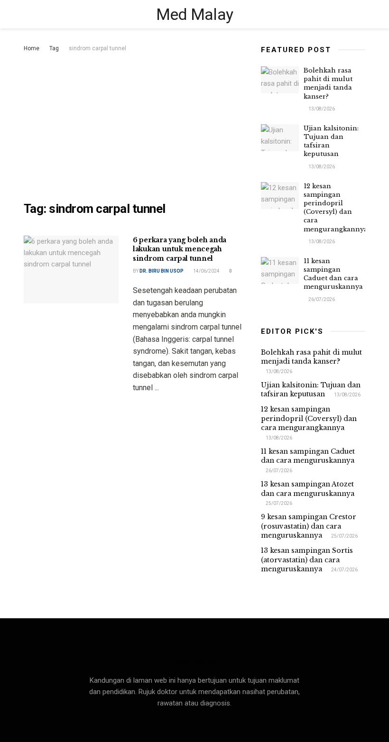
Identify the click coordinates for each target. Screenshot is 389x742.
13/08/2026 (321, 108)
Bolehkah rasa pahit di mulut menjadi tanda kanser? (328, 83)
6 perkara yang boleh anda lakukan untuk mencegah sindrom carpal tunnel (179, 249)
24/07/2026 (344, 569)
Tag (54, 48)
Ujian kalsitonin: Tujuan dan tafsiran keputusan (311, 390)
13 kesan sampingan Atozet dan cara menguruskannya (307, 489)
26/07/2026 (321, 299)
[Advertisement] (135, 125)
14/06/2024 (206, 271)
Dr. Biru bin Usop (161, 271)
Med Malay (194, 14)
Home (31, 48)
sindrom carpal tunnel (97, 48)
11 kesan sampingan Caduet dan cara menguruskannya (333, 274)
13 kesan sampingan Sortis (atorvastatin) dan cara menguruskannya (307, 559)
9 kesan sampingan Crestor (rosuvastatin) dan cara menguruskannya (308, 526)
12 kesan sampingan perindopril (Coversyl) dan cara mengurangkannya (336, 207)
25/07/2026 (278, 503)
